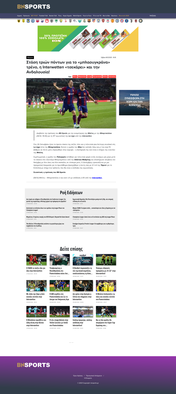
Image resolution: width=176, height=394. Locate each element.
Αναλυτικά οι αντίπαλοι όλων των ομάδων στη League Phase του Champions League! (45, 209)
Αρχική (19, 16)
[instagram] (152, 364)
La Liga (89, 76)
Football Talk (43, 16)
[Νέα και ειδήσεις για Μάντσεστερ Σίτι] (98, 21)
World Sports (77, 16)
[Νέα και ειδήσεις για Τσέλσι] (117, 21)
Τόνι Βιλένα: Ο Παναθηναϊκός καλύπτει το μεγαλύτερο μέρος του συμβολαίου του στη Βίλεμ (45, 225)
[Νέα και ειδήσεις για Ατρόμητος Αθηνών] (33, 21)
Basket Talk (53, 16)
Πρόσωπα (26, 16)
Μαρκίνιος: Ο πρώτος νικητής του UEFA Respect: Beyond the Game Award (47, 217)
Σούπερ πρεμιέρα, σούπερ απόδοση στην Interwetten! (82, 323)
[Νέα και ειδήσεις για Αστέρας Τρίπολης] (28, 21)
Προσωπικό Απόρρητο (94, 376)
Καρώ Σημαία (67, 16)
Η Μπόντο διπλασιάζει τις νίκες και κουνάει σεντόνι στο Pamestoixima (105, 297)
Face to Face (87, 16)
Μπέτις (75, 76)
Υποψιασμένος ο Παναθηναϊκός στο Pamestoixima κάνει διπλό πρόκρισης (59, 271)
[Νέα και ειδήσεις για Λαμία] (42, 21)
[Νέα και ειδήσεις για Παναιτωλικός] (61, 21)
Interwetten (112, 76)
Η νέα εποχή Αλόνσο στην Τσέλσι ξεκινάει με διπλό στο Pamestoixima (59, 323)
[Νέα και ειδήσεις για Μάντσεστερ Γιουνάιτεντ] (112, 21)
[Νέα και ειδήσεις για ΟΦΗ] (52, 21)
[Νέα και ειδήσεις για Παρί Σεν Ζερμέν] (127, 21)
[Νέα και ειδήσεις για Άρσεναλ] (103, 21)
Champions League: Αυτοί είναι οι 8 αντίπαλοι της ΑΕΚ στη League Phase (94, 217)
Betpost (30, 58)
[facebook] (155, 364)
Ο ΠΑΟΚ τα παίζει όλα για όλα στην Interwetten (35, 269)
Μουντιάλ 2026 (124, 16)
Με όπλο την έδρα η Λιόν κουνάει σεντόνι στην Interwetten (35, 297)
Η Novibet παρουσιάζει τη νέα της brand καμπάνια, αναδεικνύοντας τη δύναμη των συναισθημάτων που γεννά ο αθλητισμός (83, 271)
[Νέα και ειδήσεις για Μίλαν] (136, 21)
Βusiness (114, 16)
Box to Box (106, 16)
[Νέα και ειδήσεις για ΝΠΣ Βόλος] (38, 21)
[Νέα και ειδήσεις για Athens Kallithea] (75, 21)
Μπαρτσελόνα (82, 76)
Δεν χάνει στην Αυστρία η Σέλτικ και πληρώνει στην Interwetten (82, 297)
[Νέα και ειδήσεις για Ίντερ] (141, 21)
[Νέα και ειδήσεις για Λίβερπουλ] (108, 21)
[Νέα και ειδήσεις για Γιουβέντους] (131, 21)
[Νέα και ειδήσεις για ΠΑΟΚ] (70, 21)
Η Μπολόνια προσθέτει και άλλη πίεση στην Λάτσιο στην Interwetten (36, 323)
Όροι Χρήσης (78, 376)
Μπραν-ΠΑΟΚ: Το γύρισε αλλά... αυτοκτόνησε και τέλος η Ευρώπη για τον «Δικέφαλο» (94, 209)
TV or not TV (97, 16)
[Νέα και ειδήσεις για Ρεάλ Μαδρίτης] (84, 21)
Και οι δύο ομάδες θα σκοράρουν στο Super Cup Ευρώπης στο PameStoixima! (105, 323)
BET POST (34, 16)
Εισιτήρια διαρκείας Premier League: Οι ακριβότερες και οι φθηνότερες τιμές (93, 225)
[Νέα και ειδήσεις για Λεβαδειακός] (80, 21)
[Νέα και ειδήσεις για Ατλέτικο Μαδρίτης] (94, 21)
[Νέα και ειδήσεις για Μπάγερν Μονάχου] (122, 21)
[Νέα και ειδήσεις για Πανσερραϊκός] (66, 21)
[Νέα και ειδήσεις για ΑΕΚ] (19, 21)
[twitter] (157, 364)
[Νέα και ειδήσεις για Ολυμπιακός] (47, 21)
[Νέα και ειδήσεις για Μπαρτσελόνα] (89, 21)
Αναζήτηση (153, 16)
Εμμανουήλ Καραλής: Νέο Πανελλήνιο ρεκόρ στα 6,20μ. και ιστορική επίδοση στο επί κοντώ (93, 200)
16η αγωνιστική (97, 76)
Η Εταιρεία (88, 378)
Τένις (60, 16)
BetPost (105, 76)
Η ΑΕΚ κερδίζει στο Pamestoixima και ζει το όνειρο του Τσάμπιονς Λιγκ (59, 297)
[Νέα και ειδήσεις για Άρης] (23, 21)
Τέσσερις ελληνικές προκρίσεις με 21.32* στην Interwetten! (106, 271)
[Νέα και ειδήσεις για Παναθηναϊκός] (56, 21)
